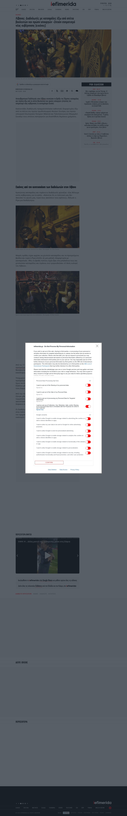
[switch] (88, 385)
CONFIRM (49, 462)
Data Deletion (52, 469)
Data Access (63, 469)
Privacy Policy (74, 469)
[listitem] (63, 381)
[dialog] (63, 408)
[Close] (98, 346)
